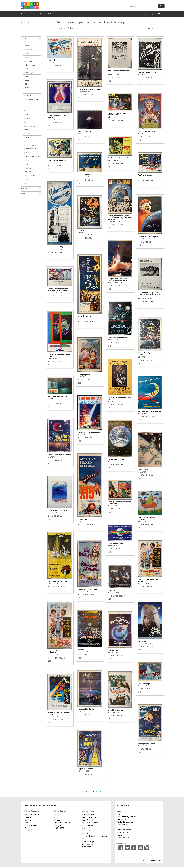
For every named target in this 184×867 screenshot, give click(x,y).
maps (26, 133)
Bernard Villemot (89, 814)
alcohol (27, 53)
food (26, 114)
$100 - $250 (58, 828)
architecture (29, 61)
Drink (55, 817)
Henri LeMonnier (89, 817)
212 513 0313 (122, 837)
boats (26, 76)
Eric (83, 838)
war (26, 183)
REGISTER (24, 14)
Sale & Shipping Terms (126, 816)
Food (26, 830)
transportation (30, 175)
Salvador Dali (87, 846)
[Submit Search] (161, 6)
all (25, 42)
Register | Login (149, 14)
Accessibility (121, 824)
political (27, 152)
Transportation (30, 825)
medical (27, 137)
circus (26, 87)
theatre (27, 168)
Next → (159, 28)
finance (27, 110)
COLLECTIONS (37, 14)
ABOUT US (50, 14)
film (26, 107)
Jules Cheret (87, 820)
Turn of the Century (61, 822)
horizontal (28, 118)
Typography (58, 825)
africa (26, 45)
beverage (28, 72)
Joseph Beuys (88, 841)
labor (26, 122)
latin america (29, 126)
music (26, 141)
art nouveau (29, 65)
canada (27, 80)
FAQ (118, 813)
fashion (27, 103)
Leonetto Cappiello (90, 822)
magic (26, 129)
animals (27, 57)
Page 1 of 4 (150, 28)
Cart (161, 14)
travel (26, 179)
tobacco (27, 171)
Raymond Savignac (90, 825)
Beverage (28, 820)
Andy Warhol (87, 844)
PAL (84, 828)
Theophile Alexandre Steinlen (94, 836)
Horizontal (57, 820)
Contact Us (121, 819)
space (27, 160)
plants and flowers (32, 148)
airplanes (28, 49)
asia (26, 68)
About (119, 811)
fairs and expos (31, 99)
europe (27, 95)
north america (30, 145)
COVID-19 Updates (124, 822)
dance (27, 91)
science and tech (31, 156)
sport (26, 164)
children (27, 84)
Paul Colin (86, 830)
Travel (27, 828)
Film (26, 822)
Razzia (85, 833)
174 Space (25, 22)
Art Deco (57, 814)
